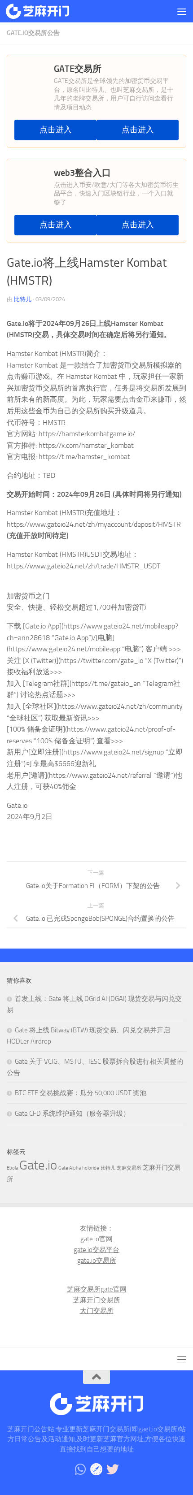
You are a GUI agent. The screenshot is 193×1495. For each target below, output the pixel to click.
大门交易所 (97, 1311)
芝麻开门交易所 (96, 1300)
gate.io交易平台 (96, 1250)
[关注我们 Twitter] (112, 1469)
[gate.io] (96, 1469)
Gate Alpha (69, 1168)
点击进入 (55, 129)
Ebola (12, 1168)
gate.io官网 (96, 1239)
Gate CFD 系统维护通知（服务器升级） (72, 1113)
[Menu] (182, 11)
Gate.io (38, 1165)
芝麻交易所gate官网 (97, 1289)
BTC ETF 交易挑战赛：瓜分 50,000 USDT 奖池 (80, 1093)
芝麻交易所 (129, 1168)
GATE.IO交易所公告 (33, 33)
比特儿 (22, 299)
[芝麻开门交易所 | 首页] (48, 11)
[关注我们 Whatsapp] (80, 1469)
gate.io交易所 (96, 1261)
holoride (90, 1168)
